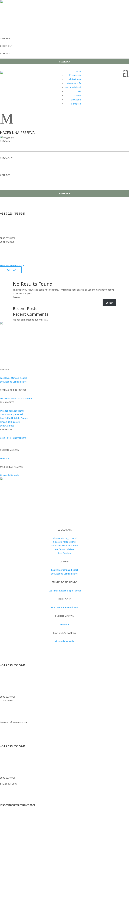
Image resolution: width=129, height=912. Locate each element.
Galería (77, 95)
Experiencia (75, 75)
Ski (79, 91)
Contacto (76, 103)
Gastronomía (74, 83)
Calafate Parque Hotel (11, 414)
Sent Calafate (7, 425)
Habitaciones (74, 79)
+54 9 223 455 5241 (12, 213)
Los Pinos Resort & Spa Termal (16, 398)
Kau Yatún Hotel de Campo (14, 418)
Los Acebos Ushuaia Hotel (13, 381)
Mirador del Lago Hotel (12, 410)
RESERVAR (64, 61)
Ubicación (76, 99)
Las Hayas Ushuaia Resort (13, 377)
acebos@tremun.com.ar (12, 265)
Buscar (17, 297)
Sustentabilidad (73, 87)
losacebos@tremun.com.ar (17, 805)
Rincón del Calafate (10, 421)
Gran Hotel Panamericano (13, 437)
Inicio (78, 71)
